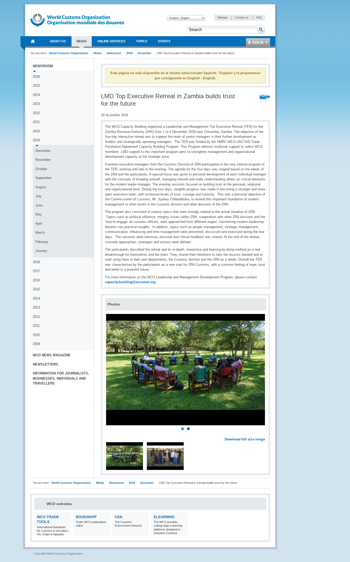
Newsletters (45, 364)
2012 (36, 317)
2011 (36, 326)
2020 (36, 131)
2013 (36, 307)
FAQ (259, 17)
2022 (36, 113)
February (41, 242)
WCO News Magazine (51, 355)
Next (263, 433)
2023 (36, 104)
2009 (36, 344)
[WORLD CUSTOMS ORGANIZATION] (33, 41)
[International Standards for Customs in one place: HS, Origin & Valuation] (67, 532)
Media (97, 53)
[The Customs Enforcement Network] (144, 532)
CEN (118, 517)
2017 (36, 271)
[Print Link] (249, 99)
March (40, 232)
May (38, 214)
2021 (36, 122)
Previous (110, 433)
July (38, 196)
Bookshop (86, 517)
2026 (36, 76)
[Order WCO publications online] (105, 532)
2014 (36, 298)
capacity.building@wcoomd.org (130, 282)
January (41, 251)
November (42, 160)
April (38, 223)
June (39, 205)
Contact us (242, 17)
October (41, 169)
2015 (36, 289)
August (40, 187)
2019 (129, 53)
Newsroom (114, 53)
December (144, 53)
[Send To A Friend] (265, 99)
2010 (36, 335)
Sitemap (222, 17)
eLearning (164, 517)
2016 (36, 280)
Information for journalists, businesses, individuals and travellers (61, 378)
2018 (36, 262)
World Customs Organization (69, 53)
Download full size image (245, 439)
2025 (36, 85)
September (43, 178)
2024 (36, 95)
